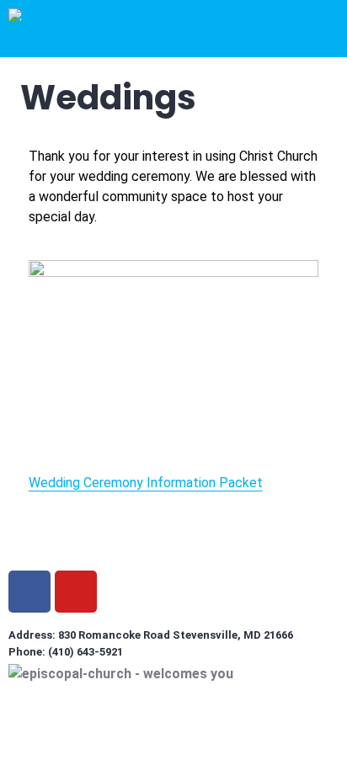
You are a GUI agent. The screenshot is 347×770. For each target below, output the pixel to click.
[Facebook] (29, 592)
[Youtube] (76, 592)
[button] (213, 24)
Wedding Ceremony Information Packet (146, 483)
